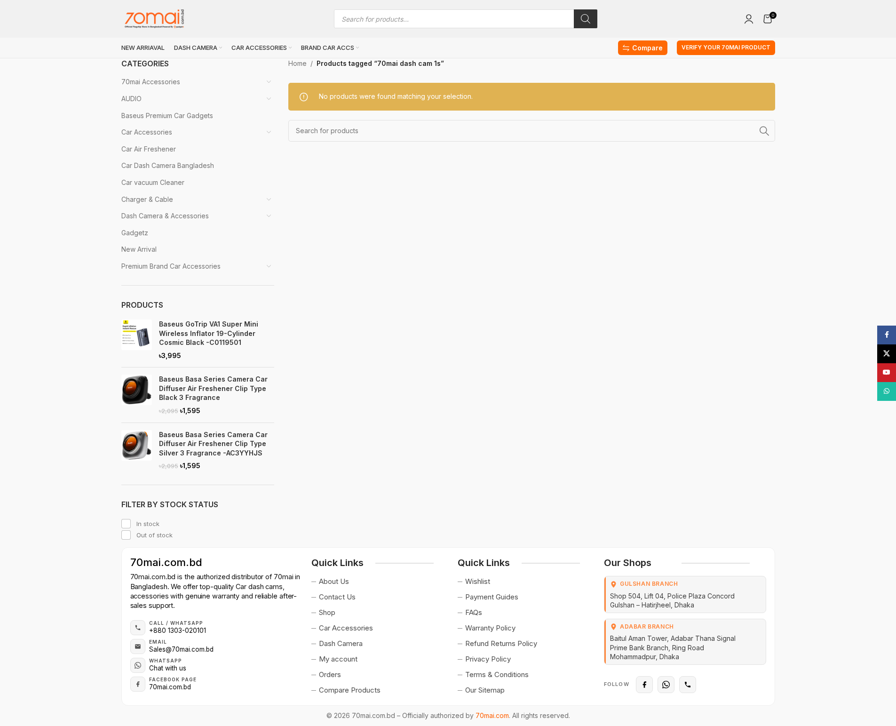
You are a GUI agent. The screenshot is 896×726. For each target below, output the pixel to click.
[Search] (585, 18)
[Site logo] (154, 18)
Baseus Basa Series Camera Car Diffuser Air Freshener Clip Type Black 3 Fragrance (213, 388)
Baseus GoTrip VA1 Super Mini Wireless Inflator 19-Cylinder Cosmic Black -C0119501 (208, 333)
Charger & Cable (147, 199)
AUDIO (131, 99)
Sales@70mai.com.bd (181, 649)
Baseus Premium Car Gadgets (167, 116)
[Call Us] (687, 684)
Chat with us (167, 668)
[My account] (748, 18)
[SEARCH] (764, 131)
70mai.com (492, 715)
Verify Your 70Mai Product (726, 47)
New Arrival (139, 249)
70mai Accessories (150, 82)
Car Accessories (146, 132)
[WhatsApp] (666, 684)
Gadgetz (134, 233)
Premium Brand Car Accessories (171, 266)
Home (297, 63)
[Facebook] (644, 684)
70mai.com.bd (166, 562)
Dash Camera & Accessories (165, 216)
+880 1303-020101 (177, 630)
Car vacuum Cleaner (152, 182)
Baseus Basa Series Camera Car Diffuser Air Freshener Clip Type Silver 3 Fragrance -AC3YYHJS (213, 444)
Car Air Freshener (148, 149)
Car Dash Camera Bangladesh (167, 165)
